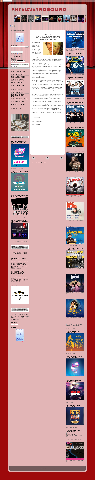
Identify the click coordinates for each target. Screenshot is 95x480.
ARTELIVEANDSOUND (38, 9)
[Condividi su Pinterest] (39, 117)
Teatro (37, 119)
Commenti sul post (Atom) (41, 162)
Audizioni (12, 314)
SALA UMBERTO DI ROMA (16, 82)
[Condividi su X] (37, 117)
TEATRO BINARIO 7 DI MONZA (17, 101)
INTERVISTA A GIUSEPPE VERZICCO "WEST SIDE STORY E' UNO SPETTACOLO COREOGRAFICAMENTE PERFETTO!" (19, 277)
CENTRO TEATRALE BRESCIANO (18, 83)
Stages (24, 317)
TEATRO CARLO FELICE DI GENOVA (18, 104)
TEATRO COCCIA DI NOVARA (17, 91)
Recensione (20, 317)
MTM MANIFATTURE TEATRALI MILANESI (19, 99)
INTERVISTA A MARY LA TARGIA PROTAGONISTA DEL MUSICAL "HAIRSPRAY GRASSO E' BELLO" (18, 272)
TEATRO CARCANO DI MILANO (17, 80)
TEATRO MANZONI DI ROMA (17, 74)
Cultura (19, 314)
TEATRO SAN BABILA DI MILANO (18, 71)
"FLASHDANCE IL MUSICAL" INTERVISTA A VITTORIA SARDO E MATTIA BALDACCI (19, 253)
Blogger (55, 468)
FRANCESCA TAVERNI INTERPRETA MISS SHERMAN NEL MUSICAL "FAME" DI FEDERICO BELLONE (19, 280)
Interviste (15, 316)
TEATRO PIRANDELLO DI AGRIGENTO (19, 73)
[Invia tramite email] (34, 117)
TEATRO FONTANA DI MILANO (17, 94)
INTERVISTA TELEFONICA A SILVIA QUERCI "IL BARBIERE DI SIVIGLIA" (18, 264)
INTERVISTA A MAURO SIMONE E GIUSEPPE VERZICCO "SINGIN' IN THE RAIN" (19, 256)
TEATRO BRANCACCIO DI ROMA (18, 77)
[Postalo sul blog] (36, 117)
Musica (22, 316)
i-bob (47, 468)
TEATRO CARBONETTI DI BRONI (18, 76)
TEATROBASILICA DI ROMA (16, 108)
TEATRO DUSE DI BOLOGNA (17, 79)
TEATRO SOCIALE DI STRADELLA (18, 92)
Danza (27, 314)
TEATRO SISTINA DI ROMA (16, 89)
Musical (12, 317)
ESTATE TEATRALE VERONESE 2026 (18, 70)
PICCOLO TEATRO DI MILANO (17, 85)
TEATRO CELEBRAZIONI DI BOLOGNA (19, 98)
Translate (20, 53)
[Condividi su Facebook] (38, 117)
